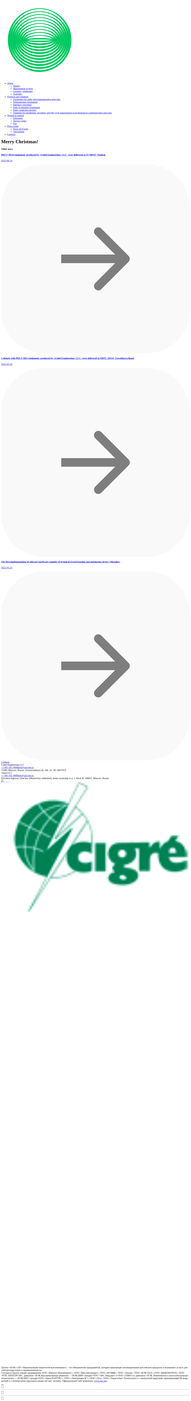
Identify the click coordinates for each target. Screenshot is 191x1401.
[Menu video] (2, 1386)
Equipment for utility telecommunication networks (36, 99)
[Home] (95, 78)
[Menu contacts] (2, 1398)
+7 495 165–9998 (9, 767)
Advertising (18, 131)
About (10, 83)
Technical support (15, 115)
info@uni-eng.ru (26, 767)
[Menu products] (2, 1392)
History (16, 86)
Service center (19, 121)
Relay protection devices (24, 110)
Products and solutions (17, 96)
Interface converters (22, 105)
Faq (15, 123)
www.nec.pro (100, 1381)
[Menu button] (2, 1384)
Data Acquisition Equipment (26, 107)
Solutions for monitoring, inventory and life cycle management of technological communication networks (62, 113)
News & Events (20, 129)
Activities (17, 94)
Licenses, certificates (23, 91)
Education (18, 118)
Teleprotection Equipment (25, 102)
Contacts (11, 134)
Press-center (13, 126)
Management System (23, 88)
